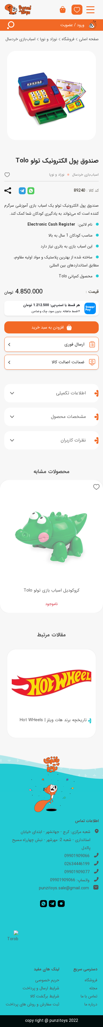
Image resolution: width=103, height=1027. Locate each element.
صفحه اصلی (89, 39)
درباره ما (90, 1004)
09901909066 (77, 856)
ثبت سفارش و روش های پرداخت (32, 1004)
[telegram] (22, 190)
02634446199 (77, 864)
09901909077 (77, 872)
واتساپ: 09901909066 (70, 880)
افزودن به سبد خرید (47, 327)
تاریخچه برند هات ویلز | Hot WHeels (53, 720)
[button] (7, 174)
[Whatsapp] (43, 904)
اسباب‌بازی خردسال (20, 39)
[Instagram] (61, 904)
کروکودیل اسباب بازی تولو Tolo (51, 590)
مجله (93, 988)
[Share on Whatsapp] (30, 190)
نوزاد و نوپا (48, 39)
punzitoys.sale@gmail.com (64, 888)
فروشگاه (68, 39)
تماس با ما (89, 996)
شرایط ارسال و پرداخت (41, 988)
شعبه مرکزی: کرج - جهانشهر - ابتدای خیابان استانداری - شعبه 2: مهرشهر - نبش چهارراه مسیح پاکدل (51, 840)
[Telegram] (52, 904)
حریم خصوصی (47, 980)
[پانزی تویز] (18, 9)
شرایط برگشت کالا (44, 996)
